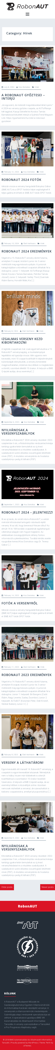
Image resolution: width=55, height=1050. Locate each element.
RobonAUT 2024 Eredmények (27, 251)
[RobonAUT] (27, 6)
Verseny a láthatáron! (22, 762)
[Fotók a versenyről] (27, 572)
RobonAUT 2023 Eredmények (27, 675)
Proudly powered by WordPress (24, 1043)
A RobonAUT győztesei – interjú (23, 96)
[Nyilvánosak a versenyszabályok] (27, 399)
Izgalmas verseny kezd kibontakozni (22, 340)
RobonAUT (27, 906)
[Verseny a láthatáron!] (27, 731)
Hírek (37, 87)
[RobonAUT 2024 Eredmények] (27, 220)
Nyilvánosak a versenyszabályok (18, 431)
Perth (48, 1043)
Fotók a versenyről (20, 603)
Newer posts (48, 887)
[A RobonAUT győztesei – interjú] (27, 64)
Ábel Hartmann (29, 244)
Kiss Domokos (24, 87)
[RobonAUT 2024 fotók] (27, 149)
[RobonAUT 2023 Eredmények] (27, 644)
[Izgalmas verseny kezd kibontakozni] (27, 308)
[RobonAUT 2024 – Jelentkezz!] (27, 484)
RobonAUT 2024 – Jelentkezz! (27, 512)
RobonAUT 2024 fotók (21, 179)
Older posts (7, 887)
